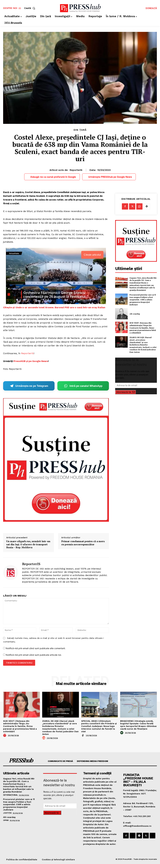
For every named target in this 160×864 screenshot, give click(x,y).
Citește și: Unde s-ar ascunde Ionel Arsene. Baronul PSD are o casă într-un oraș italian (54, 307)
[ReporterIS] (10, 572)
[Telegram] (139, 835)
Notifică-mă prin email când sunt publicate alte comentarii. (35, 648)
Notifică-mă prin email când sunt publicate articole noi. (34, 655)
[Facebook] (125, 206)
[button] (30, 8)
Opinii (6, 820)
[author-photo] (5, 735)
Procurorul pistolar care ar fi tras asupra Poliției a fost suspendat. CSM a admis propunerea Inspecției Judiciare (143, 300)
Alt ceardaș (135, 314)
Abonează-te (123, 392)
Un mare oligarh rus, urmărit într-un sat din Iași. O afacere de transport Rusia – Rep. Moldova (28, 544)
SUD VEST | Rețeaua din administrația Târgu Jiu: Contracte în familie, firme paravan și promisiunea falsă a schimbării (143, 328)
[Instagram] (132, 835)
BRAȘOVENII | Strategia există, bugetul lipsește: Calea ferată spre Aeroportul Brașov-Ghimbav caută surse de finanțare (138, 725)
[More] (146, 206)
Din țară (80, 130)
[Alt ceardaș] (121, 313)
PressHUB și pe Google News (31, 361)
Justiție (7, 813)
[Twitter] (132, 206)
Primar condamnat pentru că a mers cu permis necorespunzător (83, 543)
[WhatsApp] (139, 206)
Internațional (10, 795)
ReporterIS (76, 170)
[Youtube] (152, 835)
